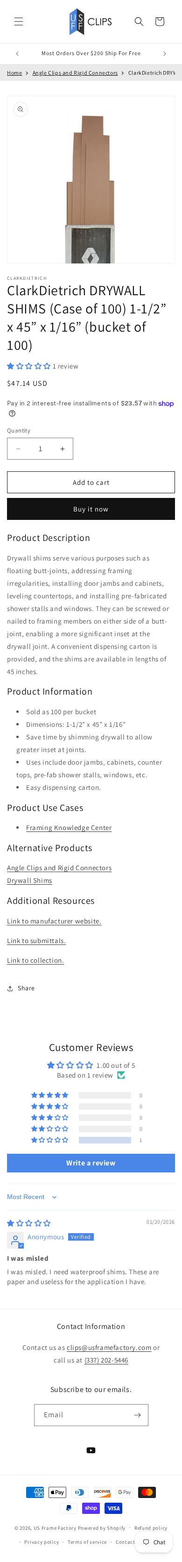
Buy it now (91, 508)
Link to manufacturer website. (54, 920)
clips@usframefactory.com (109, 1347)
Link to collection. (35, 960)
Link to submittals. (36, 940)
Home (14, 72)
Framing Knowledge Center (69, 827)
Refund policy (151, 1528)
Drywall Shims (29, 880)
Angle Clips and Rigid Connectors (75, 72)
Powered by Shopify (102, 1527)
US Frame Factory (55, 1527)
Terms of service (87, 1542)
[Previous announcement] (17, 53)
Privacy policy (41, 1542)
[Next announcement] (164, 53)
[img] (29, 1223)
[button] (18, 21)
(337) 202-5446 (106, 1360)
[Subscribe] (137, 1415)
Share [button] (26, 988)
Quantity (18, 430)
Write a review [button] (90, 1163)
